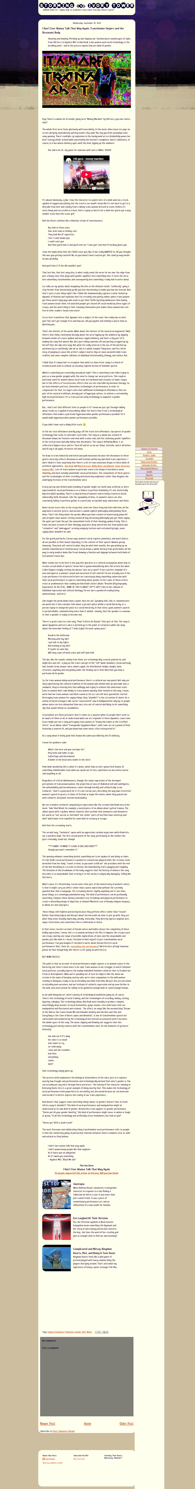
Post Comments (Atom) (64, 1431)
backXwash (108, 466)
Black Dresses (84, 466)
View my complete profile (53, 1463)
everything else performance (84, 946)
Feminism (69, 1332)
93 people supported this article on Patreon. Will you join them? (86, 1173)
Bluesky (149, 475)
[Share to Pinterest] (107, 1332)
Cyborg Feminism (56, 1332)
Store (149, 452)
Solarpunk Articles (149, 465)
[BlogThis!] (99, 1332)
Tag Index (149, 458)
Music (89, 1332)
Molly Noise (97, 466)
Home (87, 1424)
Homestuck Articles (149, 462)
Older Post (126, 1424)
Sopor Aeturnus (122, 466)
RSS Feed (149, 478)
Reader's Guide (149, 455)
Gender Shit (80, 1332)
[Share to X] (101, 1332)
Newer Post (47, 1424)
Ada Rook (69, 466)
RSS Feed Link (79, 1459)
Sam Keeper (50, 1459)
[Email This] (96, 1332)
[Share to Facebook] (104, 1332)
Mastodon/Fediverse (149, 468)
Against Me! (48, 469)
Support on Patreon (149, 448)
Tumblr (149, 471)
